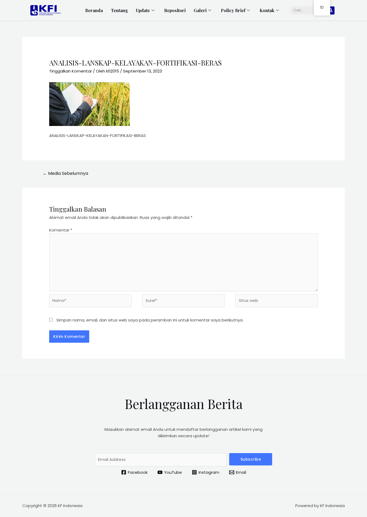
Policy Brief (233, 10)
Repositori (175, 10)
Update (143, 10)
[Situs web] (276, 302)
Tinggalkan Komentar (70, 71)
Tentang (119, 10)
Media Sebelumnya (65, 173)
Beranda (94, 10)
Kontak (267, 10)
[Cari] (330, 10)
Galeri (200, 10)
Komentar (60, 230)
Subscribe (250, 459)
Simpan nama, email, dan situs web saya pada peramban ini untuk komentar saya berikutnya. (149, 320)
